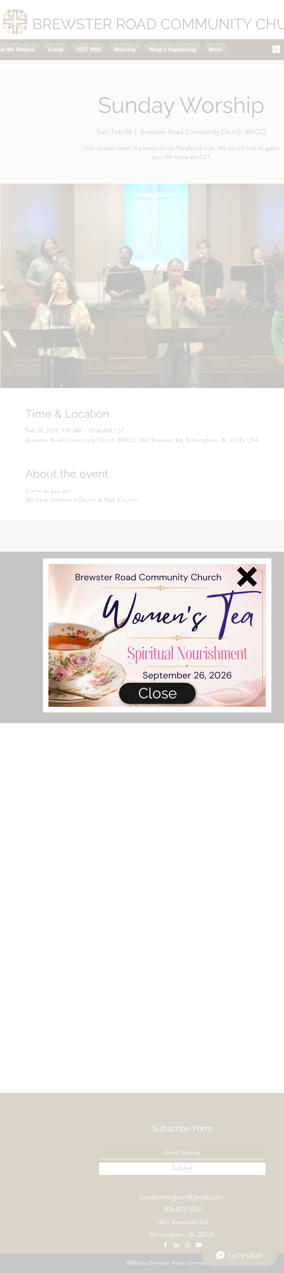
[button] (247, 577)
